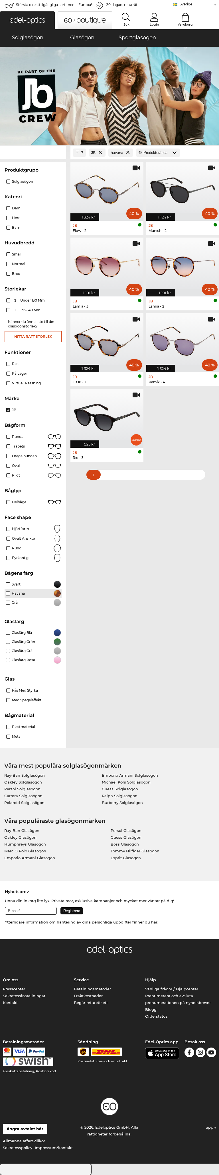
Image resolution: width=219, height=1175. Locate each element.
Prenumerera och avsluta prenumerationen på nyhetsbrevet (178, 999)
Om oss (10, 979)
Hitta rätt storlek (33, 336)
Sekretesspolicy (17, 1147)
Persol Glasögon (126, 830)
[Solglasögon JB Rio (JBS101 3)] (106, 415)
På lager (19, 373)
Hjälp (150, 979)
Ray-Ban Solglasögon (24, 775)
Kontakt (10, 1002)
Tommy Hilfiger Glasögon (135, 851)
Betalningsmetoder (92, 989)
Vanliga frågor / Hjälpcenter (171, 989)
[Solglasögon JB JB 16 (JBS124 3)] (106, 339)
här (154, 922)
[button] (27, 20)
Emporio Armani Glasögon (29, 858)
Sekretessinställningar (24, 995)
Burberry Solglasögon (122, 802)
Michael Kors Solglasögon (126, 782)
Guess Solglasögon (120, 789)
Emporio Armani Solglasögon (130, 775)
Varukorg (185, 24)
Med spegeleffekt (26, 700)
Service (81, 979)
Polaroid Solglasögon (24, 802)
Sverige (186, 4)
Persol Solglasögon (22, 789)
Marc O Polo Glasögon (25, 851)
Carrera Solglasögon (23, 795)
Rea (15, 364)
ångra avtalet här (25, 1128)
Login (154, 24)
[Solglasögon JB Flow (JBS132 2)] (106, 188)
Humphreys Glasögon (25, 844)
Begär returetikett (91, 1002)
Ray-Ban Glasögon (21, 830)
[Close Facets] (33, 152)
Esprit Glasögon (126, 858)
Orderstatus (156, 1016)
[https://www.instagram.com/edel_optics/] (200, 1053)
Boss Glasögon (125, 844)
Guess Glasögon (126, 837)
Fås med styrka (25, 690)
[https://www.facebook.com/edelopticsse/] (189, 1053)
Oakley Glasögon (20, 837)
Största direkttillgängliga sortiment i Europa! (54, 5)
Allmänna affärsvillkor (24, 1141)
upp (210, 1127)
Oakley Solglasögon (23, 782)
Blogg (151, 1009)
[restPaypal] (36, 1052)
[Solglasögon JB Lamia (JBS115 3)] (106, 264)
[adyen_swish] (28, 1062)
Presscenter (14, 989)
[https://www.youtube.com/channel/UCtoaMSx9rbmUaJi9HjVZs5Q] (211, 1053)
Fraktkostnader (88, 995)
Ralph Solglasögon (119, 795)
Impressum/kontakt (54, 1147)
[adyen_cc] (7, 1052)
